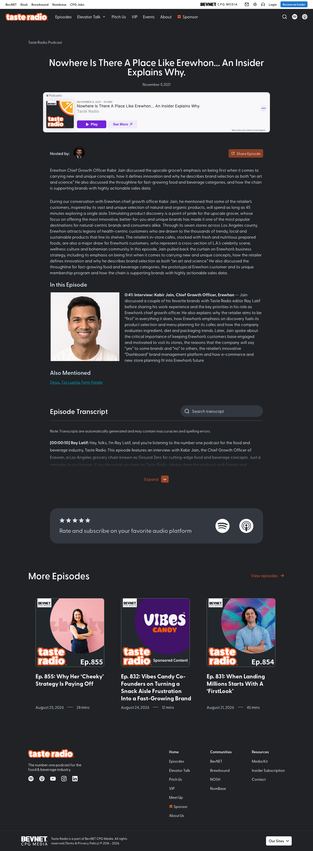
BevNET (11, 4)
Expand (151, 479)
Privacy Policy (88, 843)
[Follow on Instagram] (64, 778)
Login (273, 4)
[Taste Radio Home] (26, 17)
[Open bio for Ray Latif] (79, 152)
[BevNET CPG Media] (218, 4)
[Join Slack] (255, 4)
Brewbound (40, 4)
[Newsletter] (246, 4)
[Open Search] (284, 16)
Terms (70, 843)
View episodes (264, 575)
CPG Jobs (77, 4)
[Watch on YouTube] (53, 778)
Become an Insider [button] (294, 4)
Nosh (24, 4)
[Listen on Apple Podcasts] (305, 16)
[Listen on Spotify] (294, 16)
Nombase (59, 4)
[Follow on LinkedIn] (75, 778)
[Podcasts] (263, 4)
